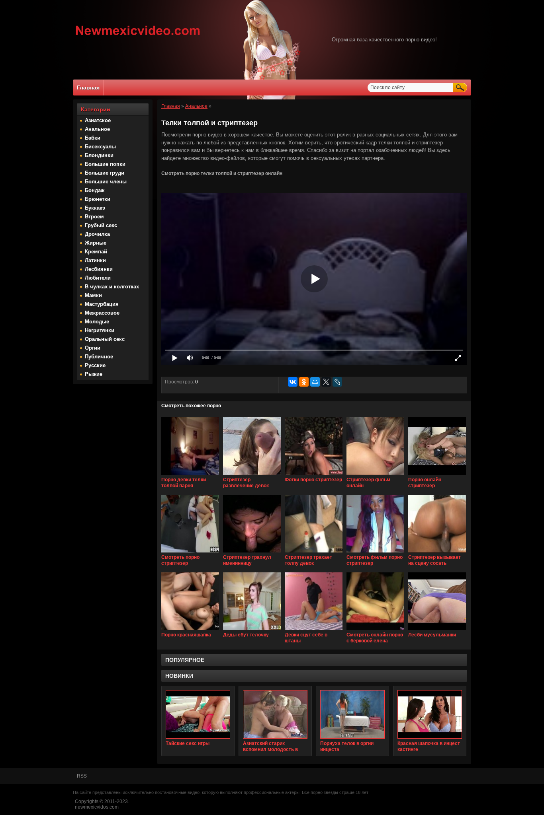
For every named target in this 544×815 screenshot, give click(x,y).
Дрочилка (97, 234)
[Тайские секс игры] (198, 714)
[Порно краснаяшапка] (190, 630)
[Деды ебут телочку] (252, 630)
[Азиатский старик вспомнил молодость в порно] (275, 714)
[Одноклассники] (304, 382)
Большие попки (105, 164)
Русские (95, 365)
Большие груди (104, 173)
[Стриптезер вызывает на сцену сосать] (437, 553)
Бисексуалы (100, 147)
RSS (82, 776)
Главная (88, 87)
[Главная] (138, 36)
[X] (326, 382)
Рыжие (93, 374)
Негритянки (99, 330)
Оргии (92, 348)
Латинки (95, 260)
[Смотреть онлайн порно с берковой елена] (375, 630)
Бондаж (94, 190)
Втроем (94, 217)
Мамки (93, 295)
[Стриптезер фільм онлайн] (375, 475)
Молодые (97, 322)
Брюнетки (97, 199)
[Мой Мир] (315, 382)
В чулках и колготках (112, 287)
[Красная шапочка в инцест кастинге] (429, 714)
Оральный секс (105, 339)
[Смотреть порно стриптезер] (190, 553)
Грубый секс (101, 225)
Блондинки (99, 155)
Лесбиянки (99, 269)
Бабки (92, 138)
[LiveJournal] (337, 382)
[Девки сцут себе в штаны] (313, 630)
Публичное (99, 357)
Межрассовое (102, 313)
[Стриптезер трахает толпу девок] (313, 553)
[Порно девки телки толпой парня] (190, 475)
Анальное (97, 129)
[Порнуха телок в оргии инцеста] (352, 714)
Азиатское (98, 120)
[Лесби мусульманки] (437, 630)
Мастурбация (102, 304)
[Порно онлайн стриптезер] (437, 475)
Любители (98, 278)
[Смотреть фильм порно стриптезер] (375, 553)
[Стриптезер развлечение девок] (252, 475)
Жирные (95, 243)
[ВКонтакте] (292, 382)
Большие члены (106, 182)
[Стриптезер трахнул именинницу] (252, 553)
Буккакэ (95, 208)
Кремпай (96, 252)
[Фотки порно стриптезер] (313, 475)
